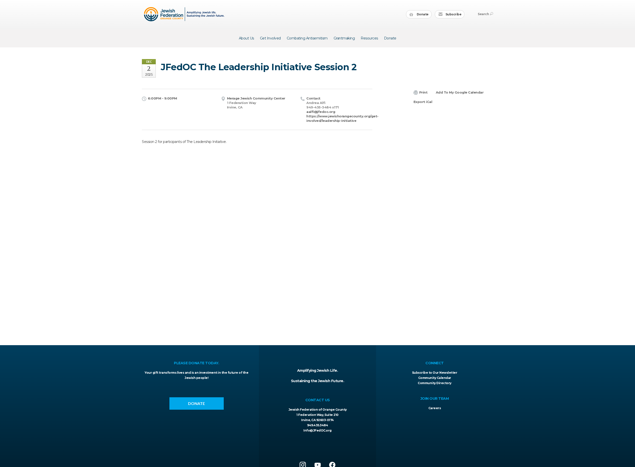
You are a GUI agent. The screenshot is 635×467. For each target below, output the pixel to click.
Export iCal (422, 102)
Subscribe (453, 14)
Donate (422, 14)
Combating (307, 38)
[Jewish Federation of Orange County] (184, 14)
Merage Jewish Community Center (256, 98)
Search (483, 14)
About (246, 38)
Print (423, 92)
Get (270, 38)
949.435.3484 (317, 425)
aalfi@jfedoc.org (320, 112)
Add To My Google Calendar (460, 92)
